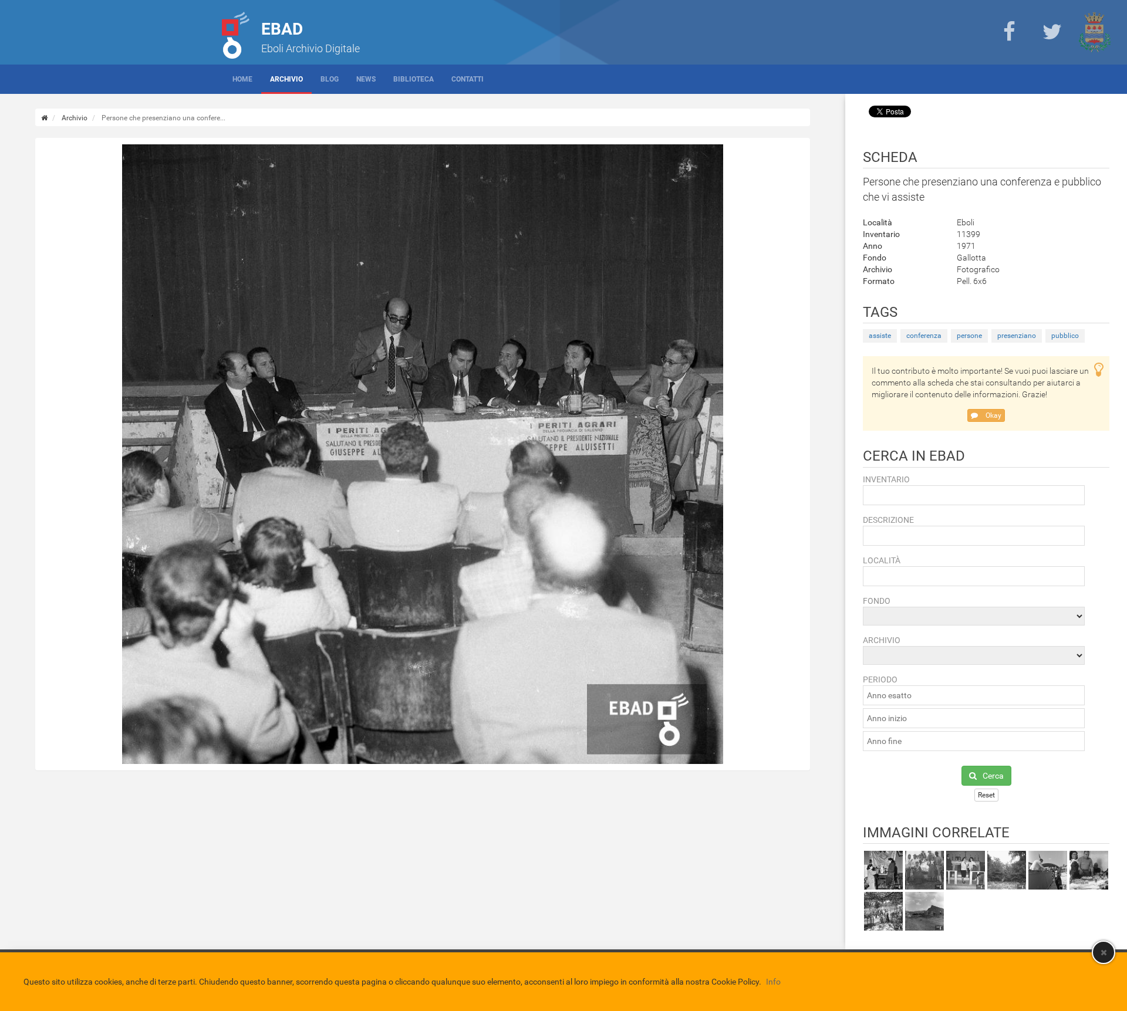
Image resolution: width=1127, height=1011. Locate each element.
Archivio (286, 79)
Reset (986, 795)
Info (773, 981)
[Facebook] (1009, 32)
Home (242, 79)
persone (969, 336)
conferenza (924, 336)
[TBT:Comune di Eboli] (1094, 32)
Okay (992, 415)
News (366, 79)
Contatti (467, 79)
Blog (329, 79)
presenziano (1016, 336)
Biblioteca (413, 79)
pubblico (1065, 336)
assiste (880, 336)
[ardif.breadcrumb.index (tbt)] (44, 118)
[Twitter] (1051, 32)
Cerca (993, 775)
